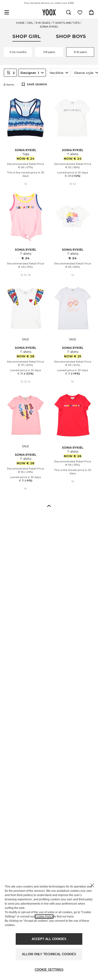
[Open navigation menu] (6, 12)
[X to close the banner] (92, 885)
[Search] (68, 12)
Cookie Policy (44, 916)
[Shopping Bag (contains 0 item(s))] (91, 12)
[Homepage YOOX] (49, 12)
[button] (49, 505)
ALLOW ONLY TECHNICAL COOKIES (49, 954)
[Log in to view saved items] (80, 12)
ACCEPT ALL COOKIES (49, 939)
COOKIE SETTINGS (49, 969)
